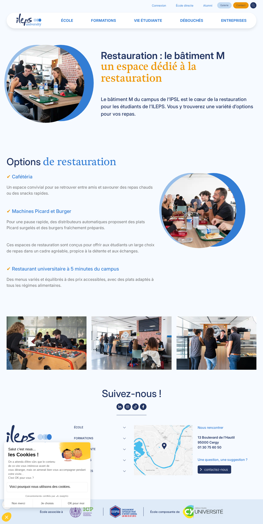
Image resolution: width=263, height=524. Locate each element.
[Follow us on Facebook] (143, 406)
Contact (241, 5)
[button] (253, 5)
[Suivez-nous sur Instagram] (127, 406)
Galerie (224, 5)
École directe (184, 5)
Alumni (207, 5)
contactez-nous (216, 469)
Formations (103, 20)
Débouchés (191, 20)
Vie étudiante (148, 20)
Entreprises (234, 20)
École (67, 20)
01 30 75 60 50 (209, 447)
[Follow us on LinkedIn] (120, 406)
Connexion (159, 5)
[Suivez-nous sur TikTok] (135, 406)
